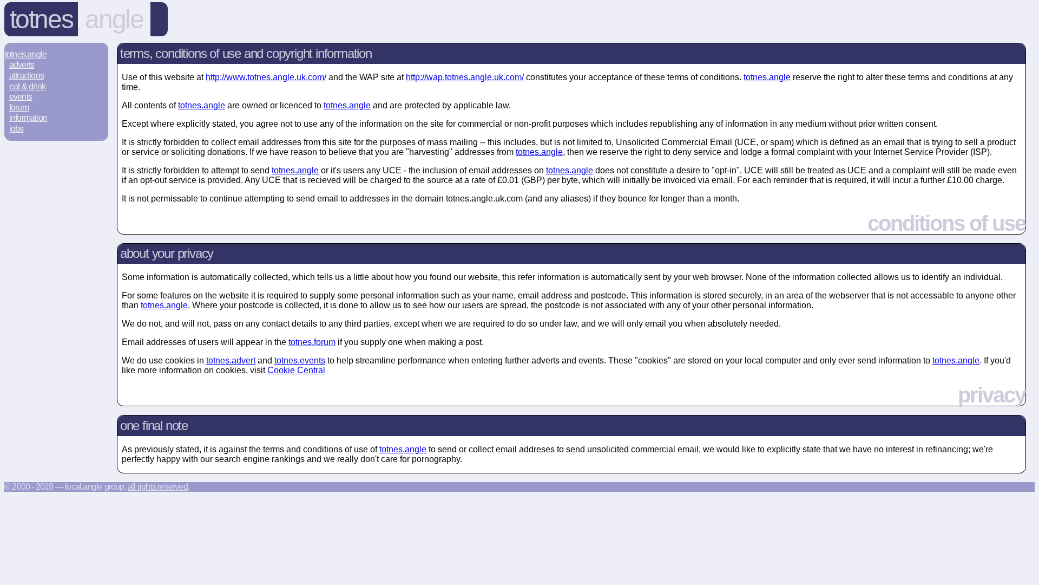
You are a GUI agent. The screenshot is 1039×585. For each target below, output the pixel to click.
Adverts (21, 64)
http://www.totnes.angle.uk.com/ (266, 77)
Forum (19, 107)
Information (28, 117)
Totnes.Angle (26, 54)
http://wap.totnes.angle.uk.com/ (465, 77)
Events (20, 96)
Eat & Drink (27, 86)
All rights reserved (158, 486)
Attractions (26, 75)
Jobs (16, 128)
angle (114, 19)
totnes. (767, 77)
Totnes (41, 19)
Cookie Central (296, 370)
